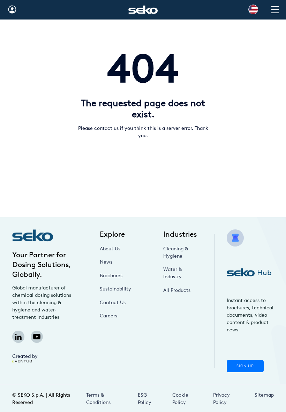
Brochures (111, 276)
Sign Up (245, 366)
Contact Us (113, 303)
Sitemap (264, 395)
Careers (108, 316)
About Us (110, 249)
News (106, 262)
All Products (176, 290)
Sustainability (115, 289)
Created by (25, 356)
